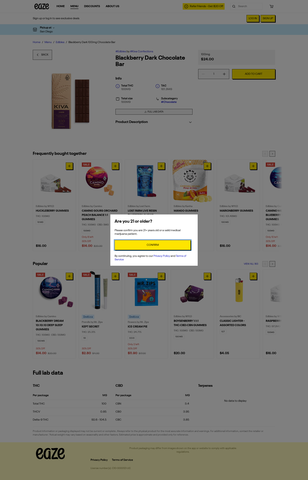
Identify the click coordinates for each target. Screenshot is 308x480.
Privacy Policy (161, 256)
